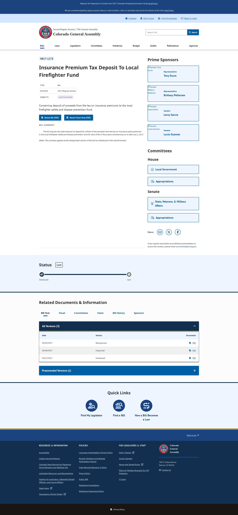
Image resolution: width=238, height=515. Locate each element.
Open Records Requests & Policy (93, 467)
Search (194, 32)
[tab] (45, 313)
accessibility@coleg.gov (186, 246)
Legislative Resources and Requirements (56, 473)
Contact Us (166, 470)
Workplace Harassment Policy (91, 491)
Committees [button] (96, 45)
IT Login (122, 479)
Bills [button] (42, 45)
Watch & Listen (190, 18)
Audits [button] (153, 45)
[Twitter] (169, 232)
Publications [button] (173, 45)
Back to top (191, 435)
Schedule (132, 18)
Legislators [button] (75, 45)
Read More (153, 3)
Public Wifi (83, 479)
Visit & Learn (148, 18)
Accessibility (44, 452)
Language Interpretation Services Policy (96, 452)
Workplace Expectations (89, 485)
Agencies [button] (193, 45)
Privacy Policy (84, 473)
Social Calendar (125, 458)
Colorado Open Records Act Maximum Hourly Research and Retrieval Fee (55, 466)
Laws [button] (57, 45)
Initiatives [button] (117, 45)
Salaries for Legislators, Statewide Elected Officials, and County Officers (56, 481)
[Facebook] (178, 232)
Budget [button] (136, 45)
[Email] (160, 232)
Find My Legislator (169, 18)
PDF (194, 343)
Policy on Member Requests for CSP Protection (134, 472)
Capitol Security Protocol (49, 458)
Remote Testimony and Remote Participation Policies (92, 460)
